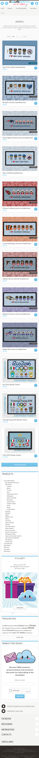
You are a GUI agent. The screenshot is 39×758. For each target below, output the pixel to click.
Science (21, 630)
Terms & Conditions (23, 756)
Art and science (11, 501)
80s (5, 625)
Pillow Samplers (9, 528)
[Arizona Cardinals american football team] (19, 193)
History (7, 519)
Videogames (10, 496)
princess (30, 633)
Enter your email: (20, 680)
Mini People (8, 484)
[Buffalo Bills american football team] (19, 335)
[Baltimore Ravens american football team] (19, 299)
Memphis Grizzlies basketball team (14, 102)
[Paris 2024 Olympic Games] (19, 440)
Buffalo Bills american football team (14, 349)
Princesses (10, 630)
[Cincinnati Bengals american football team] (19, 229)
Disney (33, 625)
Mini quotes (10, 500)
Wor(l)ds (7, 524)
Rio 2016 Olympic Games (11, 384)
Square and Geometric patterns (13, 536)
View (24, 36)
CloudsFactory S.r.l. (22, 748)
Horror (19, 628)
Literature (25, 628)
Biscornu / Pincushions (11, 532)
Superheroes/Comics (12, 494)
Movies (9, 488)
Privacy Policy (12, 756)
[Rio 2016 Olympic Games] (19, 370)
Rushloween (7, 551)
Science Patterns (9, 522)
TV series (9, 490)
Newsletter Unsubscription (12, 757)
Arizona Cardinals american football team (16, 208)
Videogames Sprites (10, 534)
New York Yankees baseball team (14, 67)
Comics (27, 625)
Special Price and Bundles (12, 538)
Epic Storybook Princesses (12, 482)
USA (26, 633)
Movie (31, 628)
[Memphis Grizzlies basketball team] (19, 88)
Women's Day (8, 541)
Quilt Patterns (7, 545)
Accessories (7, 549)
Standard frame (27, 630)
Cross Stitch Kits (8, 543)
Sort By (9, 36)
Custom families (11, 509)
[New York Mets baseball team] (19, 158)
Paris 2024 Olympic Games (12, 455)
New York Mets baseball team (13, 173)
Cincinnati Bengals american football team (17, 243)
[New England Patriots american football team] (19, 123)
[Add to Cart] (35, 68)
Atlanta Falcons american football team (16, 279)
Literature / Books (11, 503)
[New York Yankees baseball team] (19, 52)
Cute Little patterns (10, 526)
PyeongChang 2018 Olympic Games (15, 420)
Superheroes (5, 633)
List (30, 36)
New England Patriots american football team (18, 138)
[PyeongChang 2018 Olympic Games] (19, 405)
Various (9, 507)
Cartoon (21, 625)
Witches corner (9, 517)
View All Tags (19, 637)
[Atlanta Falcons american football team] (19, 264)
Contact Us (33, 756)
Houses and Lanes (10, 530)
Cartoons (9, 486)
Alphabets (8, 513)
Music (8, 492)
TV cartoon (13, 633)
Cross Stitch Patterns (9, 480)
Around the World (12, 625)
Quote (16, 630)
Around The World (11, 498)
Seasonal (7, 511)
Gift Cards (6, 547)
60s (3, 625)
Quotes (7, 515)
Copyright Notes (29, 757)
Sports (8, 505)
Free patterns (8, 539)
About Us (4, 756)
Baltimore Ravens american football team (16, 314)
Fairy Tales (8, 520)
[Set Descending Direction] (20, 36)
